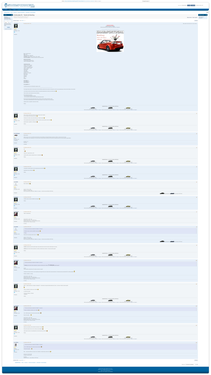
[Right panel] (207, 12)
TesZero (16, 23)
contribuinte (17, 133)
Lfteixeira (17, 211)
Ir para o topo (15, 360)
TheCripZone (111, 369)
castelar (16, 181)
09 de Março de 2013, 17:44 (27, 23)
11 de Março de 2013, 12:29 (27, 226)
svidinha (16, 342)
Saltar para (183, 364)
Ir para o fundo (16, 20)
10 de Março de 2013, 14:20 (27, 113)
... (24, 20)
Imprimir (196, 20)
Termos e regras (106, 368)
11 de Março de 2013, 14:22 (27, 260)
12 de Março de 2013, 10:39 (27, 342)
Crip (102, 369)
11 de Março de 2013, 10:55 (27, 211)
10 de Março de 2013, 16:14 (27, 133)
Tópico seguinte (194, 17)
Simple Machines (108, 370)
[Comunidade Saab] (14, 33)
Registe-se (114, 27)
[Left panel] (206, 12)
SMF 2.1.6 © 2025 (103, 370)
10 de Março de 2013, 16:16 (27, 147)
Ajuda (102, 368)
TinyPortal (100, 368)
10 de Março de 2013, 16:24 (27, 166)
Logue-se (118, 27)
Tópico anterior (189, 17)
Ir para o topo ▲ (110, 368)
